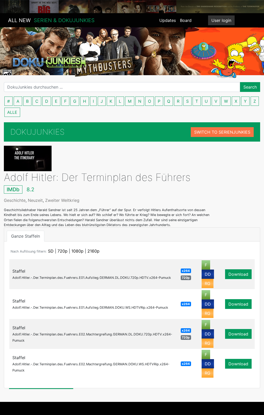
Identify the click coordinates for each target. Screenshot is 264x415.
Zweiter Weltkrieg (62, 200)
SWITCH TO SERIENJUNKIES (222, 132)
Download (238, 274)
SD (51, 251)
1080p (77, 251)
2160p (93, 251)
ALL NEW (51, 20)
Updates (167, 20)
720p (62, 251)
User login (221, 20)
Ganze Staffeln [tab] (25, 236)
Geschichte (15, 200)
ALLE (12, 112)
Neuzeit (35, 200)
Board (186, 20)
